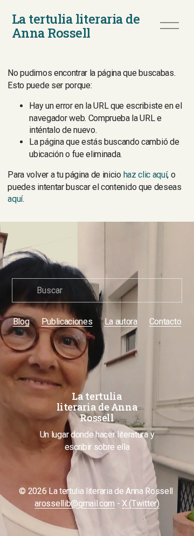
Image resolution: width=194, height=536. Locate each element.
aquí (15, 199)
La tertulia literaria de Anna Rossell (76, 25)
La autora (121, 321)
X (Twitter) (140, 503)
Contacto (165, 321)
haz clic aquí (145, 175)
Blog (21, 321)
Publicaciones (67, 321)
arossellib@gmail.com (74, 503)
